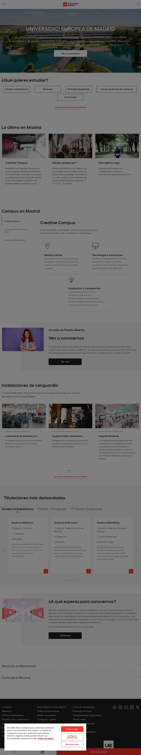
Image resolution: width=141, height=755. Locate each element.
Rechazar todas (72, 744)
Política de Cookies (45, 738)
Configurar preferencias (72, 737)
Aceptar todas (72, 729)
